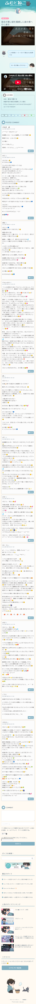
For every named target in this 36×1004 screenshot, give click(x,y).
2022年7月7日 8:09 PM (8, 724)
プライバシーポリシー (14, 999)
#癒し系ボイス (5, 18)
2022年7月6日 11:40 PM (8, 224)
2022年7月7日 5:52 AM (8, 498)
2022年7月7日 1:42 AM (8, 439)
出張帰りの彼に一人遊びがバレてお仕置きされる (18, 897)
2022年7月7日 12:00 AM (8, 284)
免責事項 (24, 999)
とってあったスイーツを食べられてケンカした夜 (18, 884)
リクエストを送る (15, 968)
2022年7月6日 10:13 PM (8, 129)
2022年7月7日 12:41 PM (8, 624)
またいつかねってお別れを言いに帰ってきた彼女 (18, 893)
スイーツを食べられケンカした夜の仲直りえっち (18, 879)
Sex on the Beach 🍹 (10, 888)
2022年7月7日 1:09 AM (8, 377)
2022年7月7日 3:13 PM (8, 696)
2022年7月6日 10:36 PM (8, 157)
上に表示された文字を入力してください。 (14, 838)
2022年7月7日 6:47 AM (8, 547)
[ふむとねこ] (18, 5)
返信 (31, 151)
